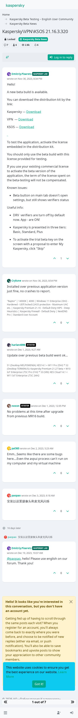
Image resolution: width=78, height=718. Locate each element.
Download (33, 112)
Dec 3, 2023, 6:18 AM (43, 495)
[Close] (71, 601)
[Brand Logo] (15, 5)
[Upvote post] (54, 258)
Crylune (16, 280)
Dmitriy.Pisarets (21, 74)
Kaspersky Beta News (34, 39)
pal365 (15, 448)
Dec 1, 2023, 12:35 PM (54, 406)
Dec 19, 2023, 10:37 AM (30, 553)
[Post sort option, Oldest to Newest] (7, 57)
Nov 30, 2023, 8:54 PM (45, 280)
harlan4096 (18, 345)
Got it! (39, 684)
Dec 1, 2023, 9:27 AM (29, 349)
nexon (16, 406)
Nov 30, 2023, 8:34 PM (30, 78)
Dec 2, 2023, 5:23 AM (42, 448)
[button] (5, 712)
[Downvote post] (67, 258)
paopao (16, 495)
